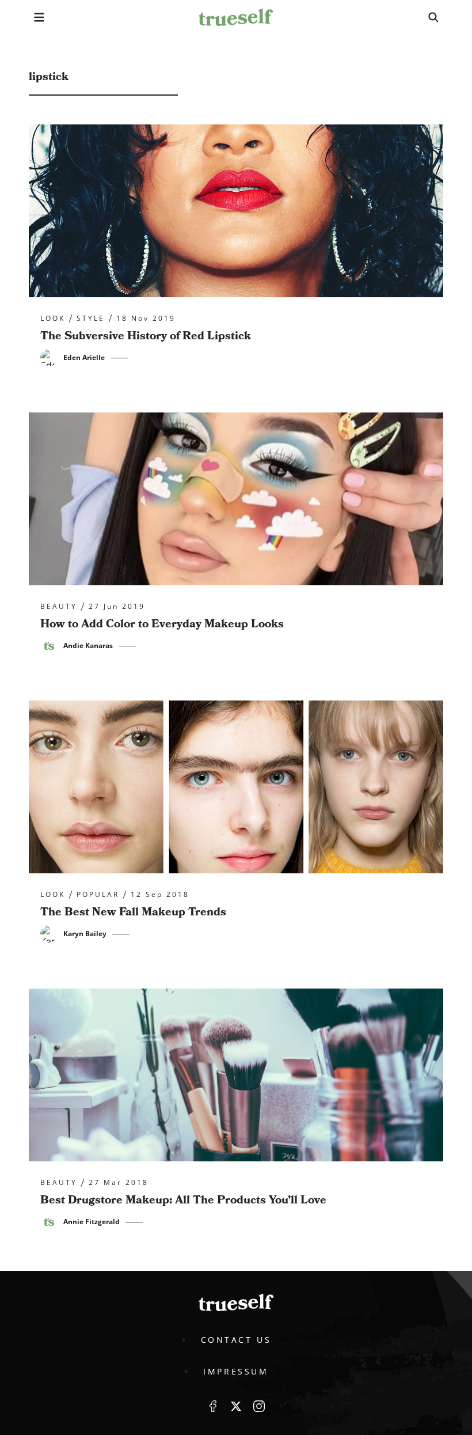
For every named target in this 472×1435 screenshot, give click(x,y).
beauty (58, 607)
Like (213, 1406)
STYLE (91, 319)
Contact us (236, 1339)
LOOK (52, 319)
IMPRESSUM (235, 1371)
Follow (236, 1406)
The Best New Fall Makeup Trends (133, 912)
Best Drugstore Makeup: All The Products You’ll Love (183, 1200)
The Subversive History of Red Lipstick (145, 336)
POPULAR (98, 895)
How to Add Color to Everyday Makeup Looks (162, 624)
